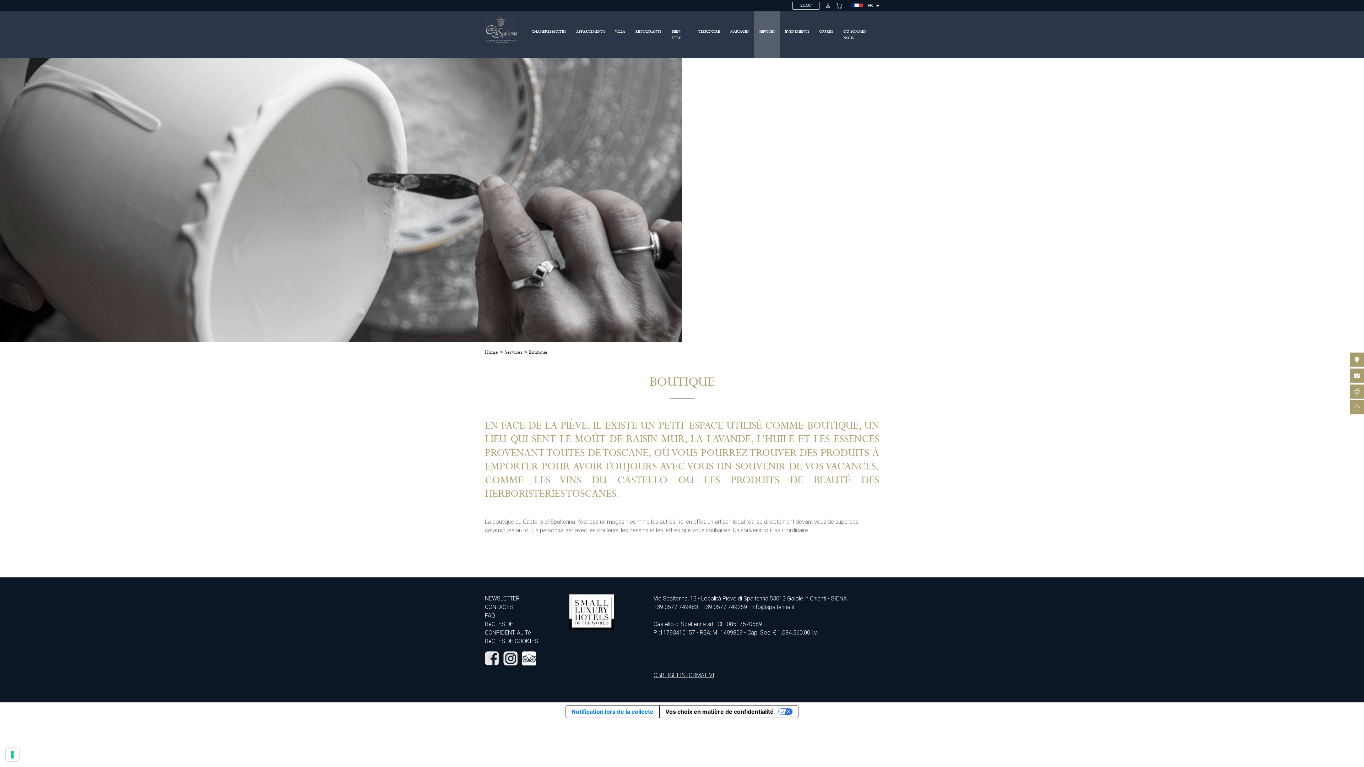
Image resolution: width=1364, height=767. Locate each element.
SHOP (806, 5)
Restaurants (648, 31)
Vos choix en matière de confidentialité (719, 711)
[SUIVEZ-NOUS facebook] (492, 658)
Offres (826, 31)
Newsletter (502, 598)
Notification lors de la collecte (613, 711)
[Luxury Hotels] (591, 612)
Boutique (538, 352)
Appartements (590, 31)
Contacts (499, 607)
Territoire (709, 31)
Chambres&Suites (549, 31)
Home (491, 352)
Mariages (739, 31)
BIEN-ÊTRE (676, 34)
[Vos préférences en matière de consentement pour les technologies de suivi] (12, 754)
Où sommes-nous (855, 34)
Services (767, 31)
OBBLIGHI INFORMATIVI (684, 675)
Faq (490, 615)
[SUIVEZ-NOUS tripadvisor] (529, 658)
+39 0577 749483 (676, 607)
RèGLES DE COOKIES (511, 641)
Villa (620, 31)
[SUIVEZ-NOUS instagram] (510, 658)
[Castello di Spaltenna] (501, 30)
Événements (797, 31)
